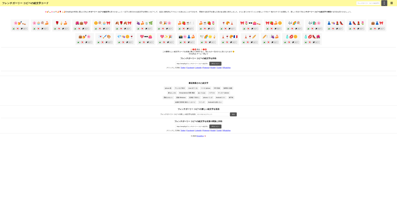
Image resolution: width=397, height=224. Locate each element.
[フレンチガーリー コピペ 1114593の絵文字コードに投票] (78, 42)
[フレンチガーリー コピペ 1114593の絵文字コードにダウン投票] (82, 42)
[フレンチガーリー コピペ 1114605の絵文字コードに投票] (119, 42)
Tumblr (219, 68)
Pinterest (206, 68)
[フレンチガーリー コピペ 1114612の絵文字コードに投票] (139, 42)
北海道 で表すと (194, 97)
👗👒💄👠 (335, 23)
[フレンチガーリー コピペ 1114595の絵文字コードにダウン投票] (164, 42)
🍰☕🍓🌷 (207, 23)
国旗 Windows (181, 97)
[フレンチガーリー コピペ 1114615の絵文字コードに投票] (200, 28)
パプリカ (212, 93)
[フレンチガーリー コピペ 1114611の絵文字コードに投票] (221, 28)
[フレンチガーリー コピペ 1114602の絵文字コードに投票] (201, 42)
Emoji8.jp (200, 136)
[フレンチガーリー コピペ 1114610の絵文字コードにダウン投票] (271, 28)
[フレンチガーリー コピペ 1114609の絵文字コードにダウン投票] (354, 28)
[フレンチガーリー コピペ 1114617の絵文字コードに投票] (55, 28)
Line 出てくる (192, 88)
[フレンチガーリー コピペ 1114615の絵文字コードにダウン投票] (204, 28)
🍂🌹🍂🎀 (123, 23)
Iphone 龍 (168, 88)
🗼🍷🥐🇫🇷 (229, 36)
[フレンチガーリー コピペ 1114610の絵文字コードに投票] (267, 28)
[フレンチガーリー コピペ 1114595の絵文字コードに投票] (159, 42)
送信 (233, 114)
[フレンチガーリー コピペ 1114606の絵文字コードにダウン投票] (268, 42)
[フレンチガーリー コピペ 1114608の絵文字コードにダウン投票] (38, 28)
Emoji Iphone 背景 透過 (187, 93)
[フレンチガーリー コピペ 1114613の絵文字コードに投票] (158, 28)
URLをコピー (215, 63)
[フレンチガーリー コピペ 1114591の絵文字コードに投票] (329, 28)
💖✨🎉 (166, 36)
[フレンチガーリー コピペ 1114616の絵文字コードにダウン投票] (374, 28)
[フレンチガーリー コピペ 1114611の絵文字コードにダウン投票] (225, 28)
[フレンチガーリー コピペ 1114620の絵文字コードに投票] (13, 28)
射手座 (231, 97)
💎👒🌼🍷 (125, 36)
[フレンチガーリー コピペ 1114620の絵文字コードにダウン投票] (17, 28)
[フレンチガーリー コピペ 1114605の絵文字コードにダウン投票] (123, 42)
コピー (24, 28)
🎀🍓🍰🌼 (273, 23)
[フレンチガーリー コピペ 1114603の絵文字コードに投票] (138, 28)
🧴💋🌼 (291, 36)
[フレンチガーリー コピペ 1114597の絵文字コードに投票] (95, 28)
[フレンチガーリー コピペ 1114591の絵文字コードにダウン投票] (333, 28)
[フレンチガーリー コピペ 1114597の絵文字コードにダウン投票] (99, 28)
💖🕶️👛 (146, 36)
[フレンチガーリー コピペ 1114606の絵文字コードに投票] (264, 42)
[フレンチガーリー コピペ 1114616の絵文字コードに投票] (370, 28)
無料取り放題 (228, 88)
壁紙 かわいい (168, 97)
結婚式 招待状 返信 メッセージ (185, 102)
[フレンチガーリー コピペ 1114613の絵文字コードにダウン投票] (162, 28)
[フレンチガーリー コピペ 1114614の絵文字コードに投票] (285, 42)
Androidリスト (220, 97)
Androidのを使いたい (215, 102)
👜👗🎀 (377, 23)
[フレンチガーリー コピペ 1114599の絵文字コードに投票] (305, 42)
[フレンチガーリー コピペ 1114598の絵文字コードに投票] (180, 42)
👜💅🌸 (84, 36)
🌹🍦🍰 (61, 23)
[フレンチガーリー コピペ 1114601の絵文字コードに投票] (98, 42)
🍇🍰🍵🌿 (144, 23)
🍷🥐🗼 (228, 23)
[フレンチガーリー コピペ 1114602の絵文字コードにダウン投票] (205, 42)
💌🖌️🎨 (105, 36)
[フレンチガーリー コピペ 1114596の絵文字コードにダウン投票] (227, 42)
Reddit (212, 68)
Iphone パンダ (207, 97)
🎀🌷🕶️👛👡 (250, 23)
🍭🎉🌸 (165, 23)
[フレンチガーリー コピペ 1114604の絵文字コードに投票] (308, 28)
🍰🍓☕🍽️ (186, 23)
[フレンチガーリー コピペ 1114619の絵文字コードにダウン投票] (247, 42)
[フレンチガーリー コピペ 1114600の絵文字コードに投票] (117, 28)
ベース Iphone (205, 88)
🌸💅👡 (20, 23)
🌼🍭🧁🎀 (102, 23)
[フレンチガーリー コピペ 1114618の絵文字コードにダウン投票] (292, 28)
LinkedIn (198, 68)
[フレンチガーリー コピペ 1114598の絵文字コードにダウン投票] (184, 42)
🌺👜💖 (81, 23)
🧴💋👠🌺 (312, 36)
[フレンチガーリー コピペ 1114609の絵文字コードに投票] (350, 28)
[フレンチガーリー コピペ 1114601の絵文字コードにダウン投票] (102, 42)
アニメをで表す (180, 88)
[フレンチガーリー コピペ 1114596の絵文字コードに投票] (223, 42)
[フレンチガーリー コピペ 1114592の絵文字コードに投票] (179, 28)
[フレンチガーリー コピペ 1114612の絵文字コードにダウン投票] (143, 42)
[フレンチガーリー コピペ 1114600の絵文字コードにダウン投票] (121, 28)
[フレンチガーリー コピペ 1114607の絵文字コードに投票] (75, 28)
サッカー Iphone (223, 93)
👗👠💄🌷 (356, 23)
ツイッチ (202, 102)
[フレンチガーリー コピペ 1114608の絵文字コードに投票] (34, 28)
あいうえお (201, 93)
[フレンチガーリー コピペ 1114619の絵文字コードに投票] (243, 42)
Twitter (183, 68)
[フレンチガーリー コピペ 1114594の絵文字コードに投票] (244, 28)
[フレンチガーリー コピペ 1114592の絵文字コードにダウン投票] (183, 28)
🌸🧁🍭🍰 (40, 23)
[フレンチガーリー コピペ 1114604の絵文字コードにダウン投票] (312, 28)
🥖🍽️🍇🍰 (270, 36)
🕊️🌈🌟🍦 (208, 36)
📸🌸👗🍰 (187, 36)
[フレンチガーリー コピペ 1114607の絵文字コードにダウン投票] (79, 28)
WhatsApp (227, 68)
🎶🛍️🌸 (314, 23)
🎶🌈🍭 (294, 23)
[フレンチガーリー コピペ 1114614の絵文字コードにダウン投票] (289, 42)
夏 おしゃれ (172, 93)
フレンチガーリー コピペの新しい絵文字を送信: (178, 114)
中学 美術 (217, 88)
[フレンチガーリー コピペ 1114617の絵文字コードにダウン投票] (59, 28)
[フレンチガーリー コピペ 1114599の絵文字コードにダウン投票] (309, 42)
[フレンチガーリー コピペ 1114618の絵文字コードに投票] (288, 28)
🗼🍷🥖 (250, 36)
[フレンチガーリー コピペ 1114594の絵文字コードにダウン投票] (248, 28)
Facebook (190, 68)
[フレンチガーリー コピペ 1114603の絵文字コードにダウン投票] (142, 28)
